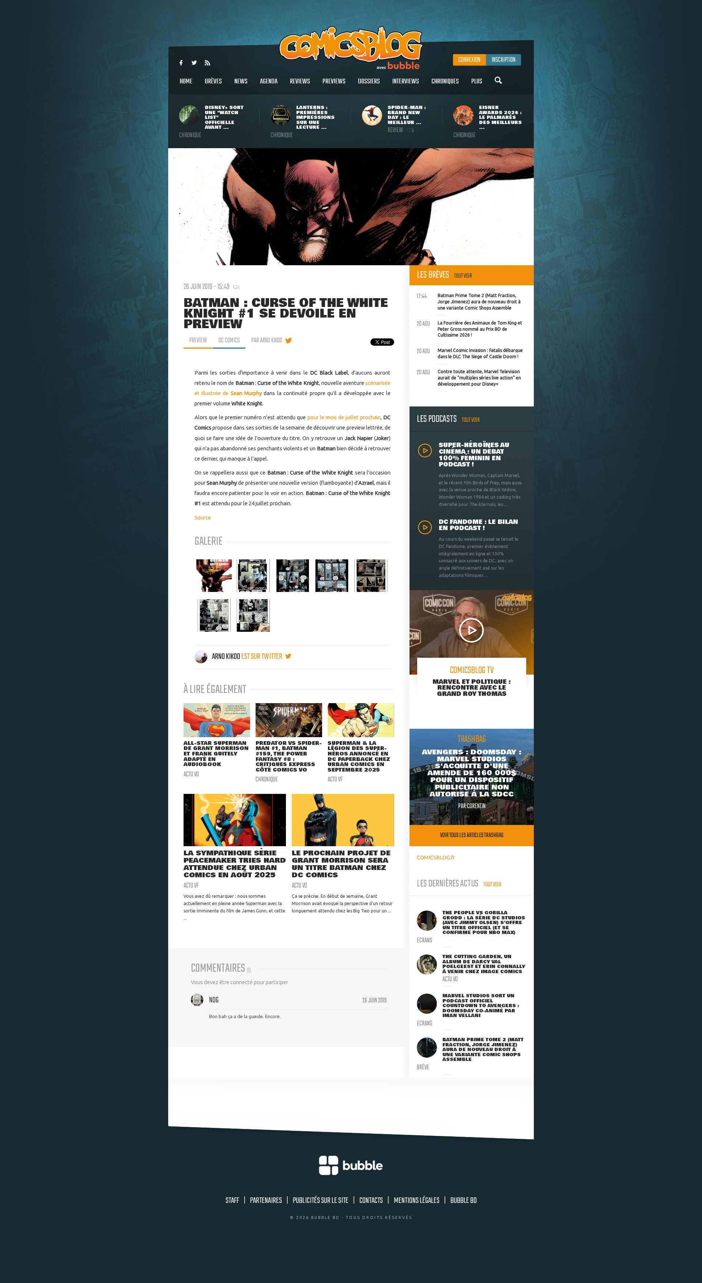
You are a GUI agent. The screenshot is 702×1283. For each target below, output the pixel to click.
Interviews (405, 81)
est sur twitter (262, 656)
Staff (232, 1200)
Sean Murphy (246, 393)
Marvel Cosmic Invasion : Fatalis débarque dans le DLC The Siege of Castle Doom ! (470, 352)
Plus (476, 81)
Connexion (469, 60)
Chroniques (445, 81)
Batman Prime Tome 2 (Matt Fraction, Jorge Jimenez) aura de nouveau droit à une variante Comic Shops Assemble (469, 301)
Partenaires (266, 1200)
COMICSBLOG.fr (436, 857)
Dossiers (369, 81)
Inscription (503, 60)
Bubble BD (463, 1200)
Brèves (213, 81)
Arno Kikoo (226, 656)
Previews (334, 81)
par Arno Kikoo (266, 340)
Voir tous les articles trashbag (471, 835)
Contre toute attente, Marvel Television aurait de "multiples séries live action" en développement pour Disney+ (469, 377)
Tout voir (463, 276)
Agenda (269, 81)
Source (203, 517)
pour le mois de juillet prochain (344, 417)
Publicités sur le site (320, 1200)
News (241, 81)
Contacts (371, 1200)
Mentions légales (416, 1200)
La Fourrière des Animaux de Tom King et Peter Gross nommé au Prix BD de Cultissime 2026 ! (469, 328)
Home (186, 81)
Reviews (300, 81)
